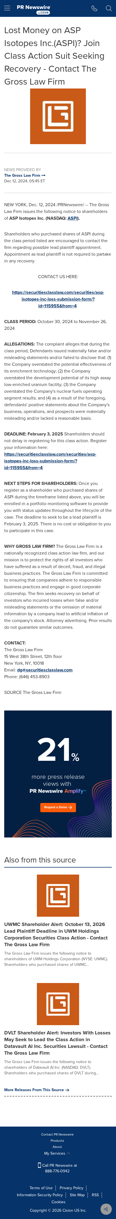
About (57, 1146)
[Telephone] (94, 8)
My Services (55, 1153)
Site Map (77, 1195)
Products (57, 1140)
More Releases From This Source (34, 1090)
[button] (58, 116)
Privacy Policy (71, 1188)
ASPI (72, 218)
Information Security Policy (40, 1195)
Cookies (59, 1202)
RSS (95, 1195)
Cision (68, 1210)
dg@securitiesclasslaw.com (45, 670)
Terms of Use (41, 1188)
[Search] (109, 8)
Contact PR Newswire (57, 1134)
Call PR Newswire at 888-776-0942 (59, 1168)
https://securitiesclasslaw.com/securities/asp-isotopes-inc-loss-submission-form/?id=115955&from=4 (58, 299)
